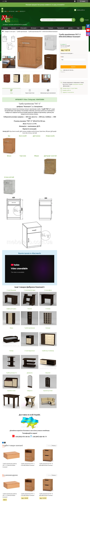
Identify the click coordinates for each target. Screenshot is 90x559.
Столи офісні (48, 290)
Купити (73, 67)
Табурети (29, 390)
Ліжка (11, 328)
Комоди (48, 328)
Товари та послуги (10, 31)
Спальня (50, 28)
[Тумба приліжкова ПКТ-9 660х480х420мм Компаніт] (48, 455)
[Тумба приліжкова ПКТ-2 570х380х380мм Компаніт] (29, 455)
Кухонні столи (11, 390)
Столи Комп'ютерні (29, 290)
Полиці (11, 350)
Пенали (30, 308)
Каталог (13, 28)
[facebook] (3, 443)
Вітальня (33, 28)
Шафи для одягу (11, 308)
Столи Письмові (11, 290)
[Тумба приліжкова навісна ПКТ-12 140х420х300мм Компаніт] (11, 455)
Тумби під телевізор (48, 350)
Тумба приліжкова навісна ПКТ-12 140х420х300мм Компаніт (10, 465)
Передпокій (60, 28)
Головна (5, 28)
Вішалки (48, 373)
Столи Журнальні (30, 350)
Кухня (42, 28)
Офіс (78, 28)
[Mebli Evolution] (11, 18)
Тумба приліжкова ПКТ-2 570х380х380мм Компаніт (28, 494)
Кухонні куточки (47, 390)
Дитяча (70, 28)
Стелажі (48, 308)
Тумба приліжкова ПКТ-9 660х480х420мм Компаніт (46, 494)
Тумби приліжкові (22, 31)
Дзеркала (29, 373)
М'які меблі (23, 28)
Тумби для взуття (11, 373)
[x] (5, 443)
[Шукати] (73, 20)
